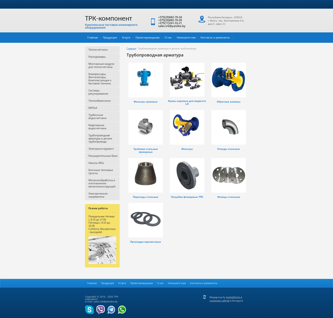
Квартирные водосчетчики (97, 126)
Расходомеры (97, 56)
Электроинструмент (101, 148)
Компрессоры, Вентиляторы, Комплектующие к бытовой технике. (100, 78)
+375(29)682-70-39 (170, 20)
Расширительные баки (103, 155)
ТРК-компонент (108, 19)
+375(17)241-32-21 (170, 23)
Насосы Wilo (96, 163)
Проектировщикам (147, 37)
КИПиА (92, 107)
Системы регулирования (98, 92)
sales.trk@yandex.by (171, 26)
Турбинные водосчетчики (97, 116)
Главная (92, 37)
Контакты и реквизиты (215, 37)
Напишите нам (186, 37)
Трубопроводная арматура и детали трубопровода (100, 138)
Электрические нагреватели (98, 195)
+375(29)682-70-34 (170, 17)
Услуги (126, 37)
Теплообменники (99, 100)
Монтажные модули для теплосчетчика (101, 65)
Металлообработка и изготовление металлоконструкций (102, 183)
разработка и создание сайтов (226, 298)
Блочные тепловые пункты (100, 171)
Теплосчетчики (98, 49)
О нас (168, 37)
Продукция (110, 37)
